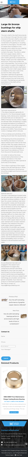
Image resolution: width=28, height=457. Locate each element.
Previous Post (13, 296)
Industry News (14, 6)
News (7, 6)
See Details (13, 412)
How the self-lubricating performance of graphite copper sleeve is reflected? (17, 302)
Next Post (16, 310)
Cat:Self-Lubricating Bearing (14, 401)
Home (3, 6)
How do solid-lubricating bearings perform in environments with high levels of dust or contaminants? (11, 319)
